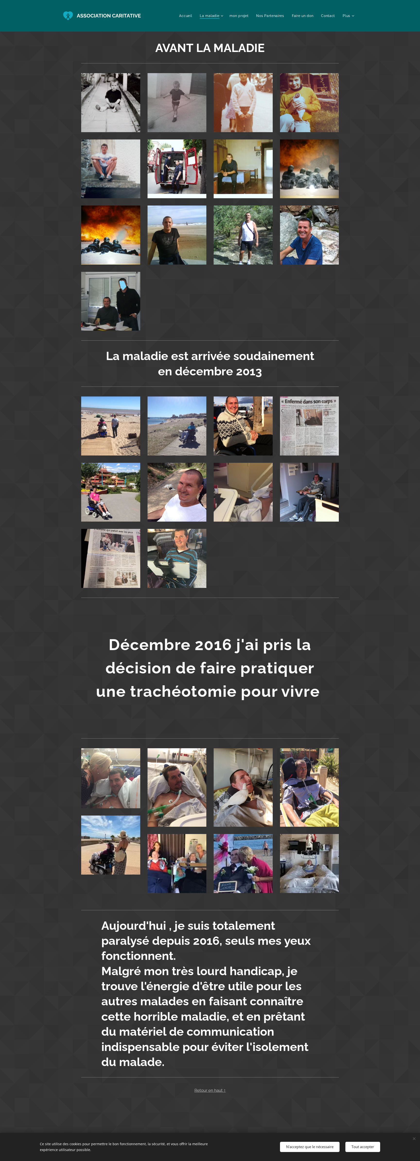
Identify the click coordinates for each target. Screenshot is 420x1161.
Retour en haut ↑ (210, 1090)
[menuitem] (187, 16)
